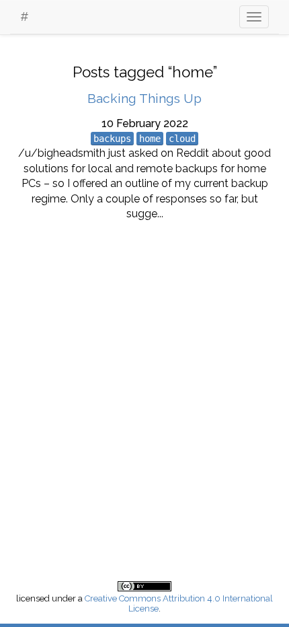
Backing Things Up (144, 98)
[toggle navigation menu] (254, 16)
